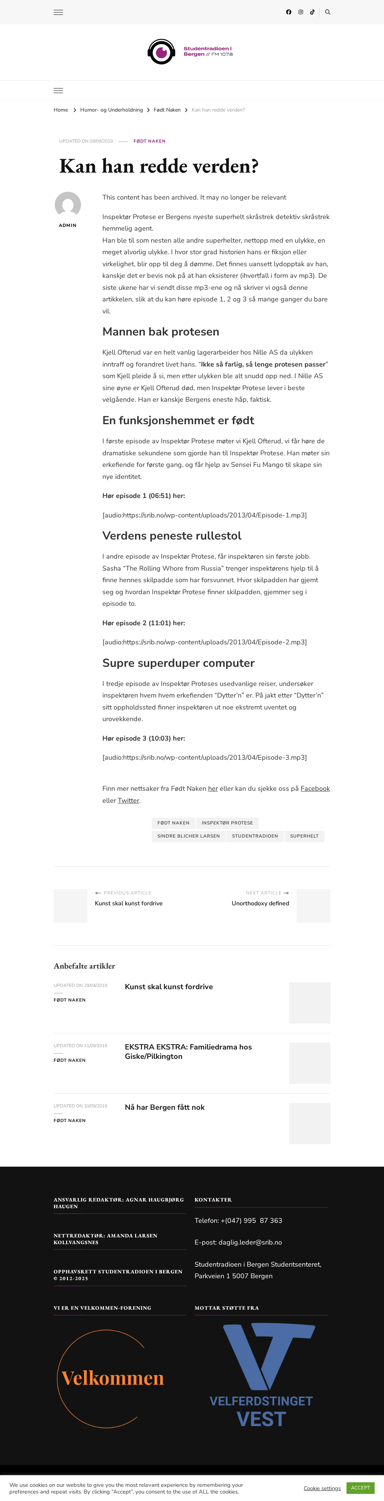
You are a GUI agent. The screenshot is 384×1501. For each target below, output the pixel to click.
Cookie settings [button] (322, 1488)
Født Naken (150, 141)
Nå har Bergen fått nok (165, 1107)
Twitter (128, 800)
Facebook (315, 788)
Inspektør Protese (227, 823)
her (213, 788)
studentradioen (255, 836)
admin (67, 225)
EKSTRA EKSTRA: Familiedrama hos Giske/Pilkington (188, 1051)
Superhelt (304, 836)
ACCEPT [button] (360, 1488)
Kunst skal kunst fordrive (169, 987)
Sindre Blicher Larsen (189, 836)
